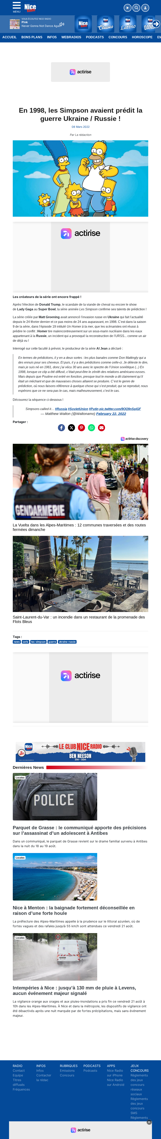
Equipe (18, 1075)
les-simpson (38, 641)
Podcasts (95, 37)
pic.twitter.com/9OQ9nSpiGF (120, 409)
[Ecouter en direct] (128, 8)
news (17, 641)
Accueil (9, 37)
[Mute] (62, 24)
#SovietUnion (78, 409)
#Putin (94, 409)
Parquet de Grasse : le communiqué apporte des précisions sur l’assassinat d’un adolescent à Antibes (79, 830)
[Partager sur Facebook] (60, 430)
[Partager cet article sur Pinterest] (80, 430)
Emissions (67, 1070)
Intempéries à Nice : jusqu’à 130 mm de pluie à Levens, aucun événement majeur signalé (74, 990)
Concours (118, 37)
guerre (52, 641)
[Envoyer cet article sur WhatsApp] (90, 430)
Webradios (71, 37)
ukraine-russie (67, 641)
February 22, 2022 (111, 414)
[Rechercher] (136, 8)
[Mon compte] (145, 8)
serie (25, 641)
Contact (19, 1070)
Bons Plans (31, 37)
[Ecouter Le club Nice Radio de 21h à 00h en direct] (80, 752)
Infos (52, 37)
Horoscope (142, 37)
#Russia (61, 409)
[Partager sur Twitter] (70, 430)
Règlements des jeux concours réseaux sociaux (139, 1084)
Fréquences (21, 1089)
